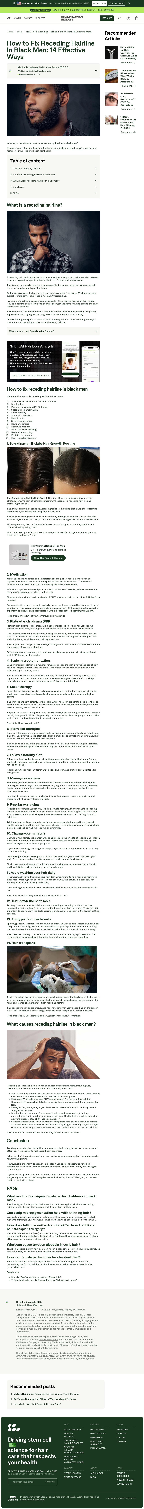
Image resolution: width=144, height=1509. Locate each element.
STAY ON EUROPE (116, 3)
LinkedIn (121, 1441)
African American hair (54, 295)
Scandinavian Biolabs (26, 443)
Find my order (98, 1448)
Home (10, 31)
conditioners (44, 864)
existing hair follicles (86, 743)
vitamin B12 (40, 769)
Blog (19, 31)
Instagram (122, 1429)
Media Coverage (72, 1477)
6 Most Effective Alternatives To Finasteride (41, 615)
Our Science (96, 1473)
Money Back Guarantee (96, 1443)
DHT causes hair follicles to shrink (39, 1102)
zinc (57, 769)
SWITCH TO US (99, 3)
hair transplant (16, 997)
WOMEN (17, 18)
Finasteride (13, 597)
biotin (74, 508)
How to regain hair (28, 723)
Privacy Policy (125, 1480)
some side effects (39, 608)
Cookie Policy (124, 1483)
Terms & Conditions (123, 1474)
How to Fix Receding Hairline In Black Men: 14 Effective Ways (58, 31)
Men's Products (72, 1429)
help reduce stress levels (49, 814)
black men (59, 285)
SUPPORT (40, 18)
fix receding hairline (38, 396)
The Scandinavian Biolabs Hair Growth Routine (31, 498)
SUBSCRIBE (50, 1482)
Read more (126, 62)
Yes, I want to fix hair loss (30, 375)
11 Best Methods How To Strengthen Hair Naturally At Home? (44, 1280)
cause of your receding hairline (52, 319)
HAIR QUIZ (107, 18)
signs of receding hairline (76, 524)
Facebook (122, 1433)
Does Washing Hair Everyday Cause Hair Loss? (43, 895)
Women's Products (69, 1435)
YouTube (121, 1437)
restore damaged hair (88, 923)
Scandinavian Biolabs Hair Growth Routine (77, 1174)
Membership (96, 1437)
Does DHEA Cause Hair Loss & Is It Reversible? (36, 1277)
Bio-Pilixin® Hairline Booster (73, 1442)
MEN (9, 18)
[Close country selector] (129, 3)
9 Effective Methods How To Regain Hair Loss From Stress (49, 1132)
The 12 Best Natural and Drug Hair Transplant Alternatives (49, 1015)
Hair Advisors (98, 1433)
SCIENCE (28, 18)
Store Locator (72, 1473)
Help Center (97, 1429)
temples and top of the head (31, 288)
